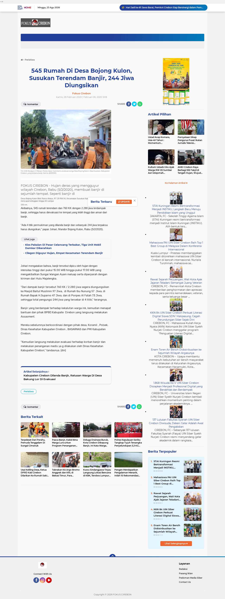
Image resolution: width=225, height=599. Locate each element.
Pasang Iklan (186, 573)
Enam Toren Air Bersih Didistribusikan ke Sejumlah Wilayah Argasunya (176, 351)
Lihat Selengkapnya (175, 543)
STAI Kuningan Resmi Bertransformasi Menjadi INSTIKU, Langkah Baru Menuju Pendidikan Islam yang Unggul (176, 209)
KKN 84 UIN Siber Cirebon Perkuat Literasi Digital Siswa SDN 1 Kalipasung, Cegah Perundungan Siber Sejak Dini (176, 316)
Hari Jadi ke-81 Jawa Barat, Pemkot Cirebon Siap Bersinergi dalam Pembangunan (165, 7)
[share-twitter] (134, 104)
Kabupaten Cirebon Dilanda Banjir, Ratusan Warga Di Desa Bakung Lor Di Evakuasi (63, 377)
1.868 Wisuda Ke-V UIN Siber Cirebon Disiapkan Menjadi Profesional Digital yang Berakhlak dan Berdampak (176, 386)
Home (27, 7)
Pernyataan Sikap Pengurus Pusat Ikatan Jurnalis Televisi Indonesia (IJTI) (190, 140)
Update (125, 201)
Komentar (32, 104)
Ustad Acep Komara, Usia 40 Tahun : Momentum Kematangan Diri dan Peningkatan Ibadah (159, 140)
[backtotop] (112, 557)
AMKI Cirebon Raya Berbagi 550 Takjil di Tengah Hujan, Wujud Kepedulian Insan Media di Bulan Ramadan (190, 170)
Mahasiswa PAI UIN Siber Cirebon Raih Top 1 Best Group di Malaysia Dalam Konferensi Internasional (176, 246)
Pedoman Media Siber (190, 577)
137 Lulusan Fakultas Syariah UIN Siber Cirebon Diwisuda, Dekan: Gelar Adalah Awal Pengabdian (176, 423)
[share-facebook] (128, 104)
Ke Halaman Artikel (175, 183)
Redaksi (183, 569)
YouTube (51, 584)
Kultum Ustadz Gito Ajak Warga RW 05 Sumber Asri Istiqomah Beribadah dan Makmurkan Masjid (161, 170)
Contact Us (185, 582)
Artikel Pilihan (159, 114)
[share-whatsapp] (139, 104)
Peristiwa (29, 391)
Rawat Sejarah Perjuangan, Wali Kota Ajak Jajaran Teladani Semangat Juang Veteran (176, 281)
